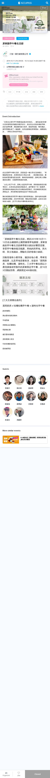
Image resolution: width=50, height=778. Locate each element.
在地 (26, 92)
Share (44, 8)
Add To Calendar (13, 63)
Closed (38, 774)
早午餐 (18, 92)
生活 (9, 92)
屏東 (41, 92)
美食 (34, 92)
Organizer (6, 775)
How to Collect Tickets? (18, 85)
